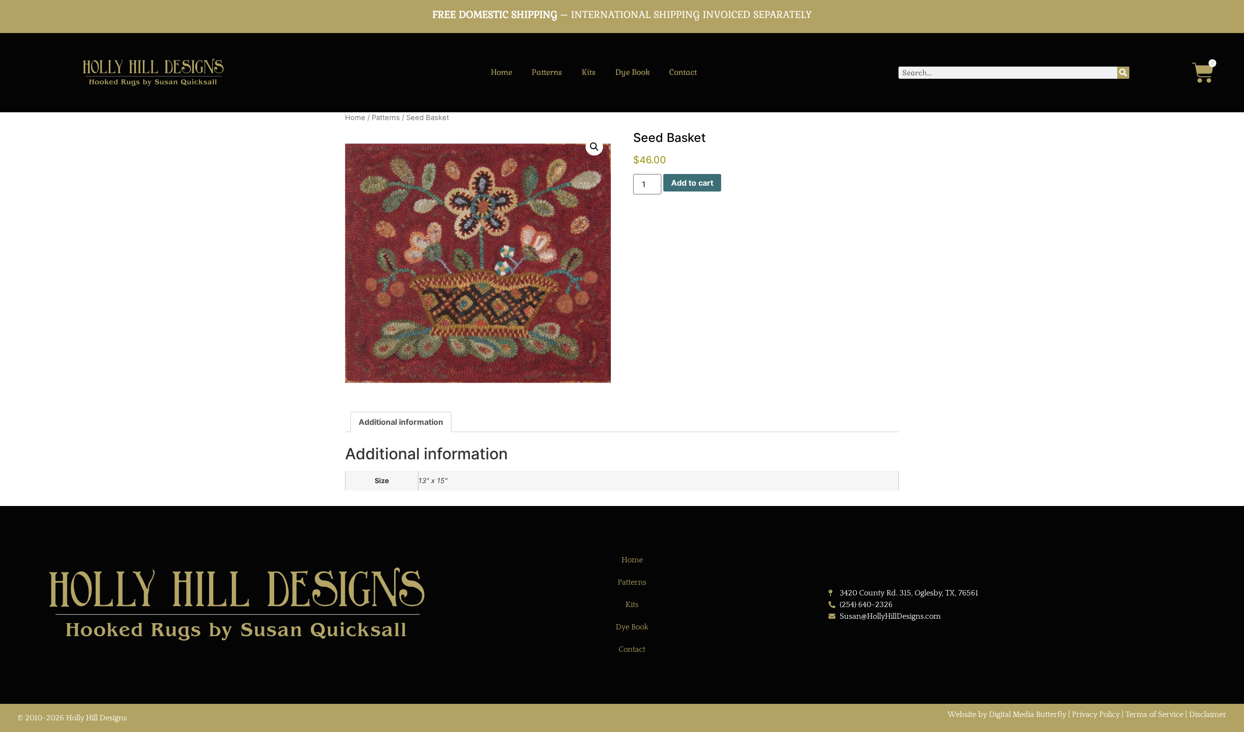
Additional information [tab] (401, 422)
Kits (589, 72)
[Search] (1123, 73)
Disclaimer (1208, 714)
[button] (594, 147)
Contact (683, 72)
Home (501, 72)
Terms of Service (1154, 714)
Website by (968, 714)
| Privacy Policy (1094, 714)
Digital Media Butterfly (1028, 714)
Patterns (547, 72)
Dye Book (632, 72)
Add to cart (692, 183)
